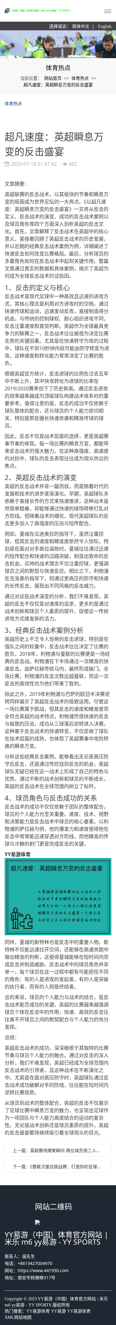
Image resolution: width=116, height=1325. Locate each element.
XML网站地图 (18, 1317)
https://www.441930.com (43, 1270)
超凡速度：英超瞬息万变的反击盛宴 (58, 85)
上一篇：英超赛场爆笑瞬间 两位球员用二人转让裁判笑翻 (59, 1150)
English (104, 26)
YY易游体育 (38, 1311)
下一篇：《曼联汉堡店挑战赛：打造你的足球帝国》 (59, 1166)
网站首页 (53, 78)
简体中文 (80, 26)
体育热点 (80, 78)
